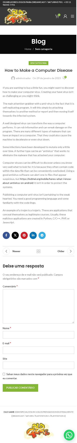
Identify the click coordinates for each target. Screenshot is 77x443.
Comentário (10, 286)
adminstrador (23, 78)
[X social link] (15, 235)
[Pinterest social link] (24, 235)
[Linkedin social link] (33, 235)
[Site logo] (18, 15)
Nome (7, 328)
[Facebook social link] (6, 235)
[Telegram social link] (42, 235)
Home (28, 48)
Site (5, 358)
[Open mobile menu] (72, 16)
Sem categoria (43, 48)
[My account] (65, 16)
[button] (69, 435)
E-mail (7, 343)
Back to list (38, 251)
